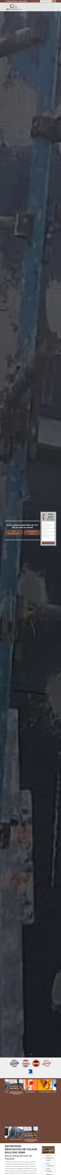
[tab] (30, 587)
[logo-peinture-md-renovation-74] (14, 7)
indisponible (11, 1)
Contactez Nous (32, 532)
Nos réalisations (13, 532)
